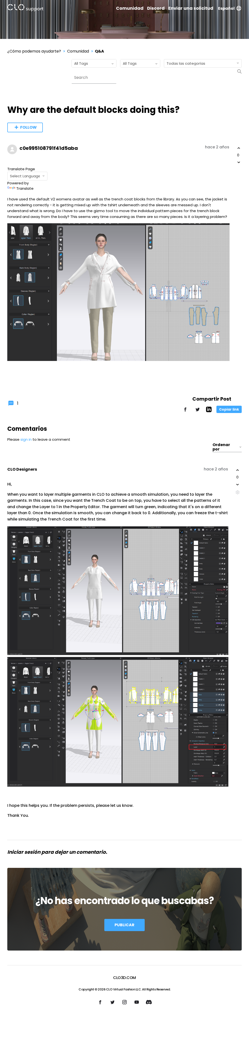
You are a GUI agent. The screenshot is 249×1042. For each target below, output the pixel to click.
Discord (156, 8)
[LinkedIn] (209, 410)
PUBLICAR (124, 925)
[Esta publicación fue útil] (238, 148)
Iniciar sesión (23, 852)
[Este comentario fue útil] (237, 470)
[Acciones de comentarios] (237, 492)
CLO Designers (22, 469)
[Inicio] (25, 8)
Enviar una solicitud (190, 8)
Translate (25, 188)
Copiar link (229, 409)
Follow (28, 127)
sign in (26, 439)
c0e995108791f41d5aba (48, 148)
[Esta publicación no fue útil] (238, 162)
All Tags (81, 63)
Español (226, 8)
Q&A (99, 51)
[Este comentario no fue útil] (237, 484)
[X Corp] (197, 411)
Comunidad (129, 8)
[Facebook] (185, 411)
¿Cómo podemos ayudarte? (34, 51)
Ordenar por (221, 447)
